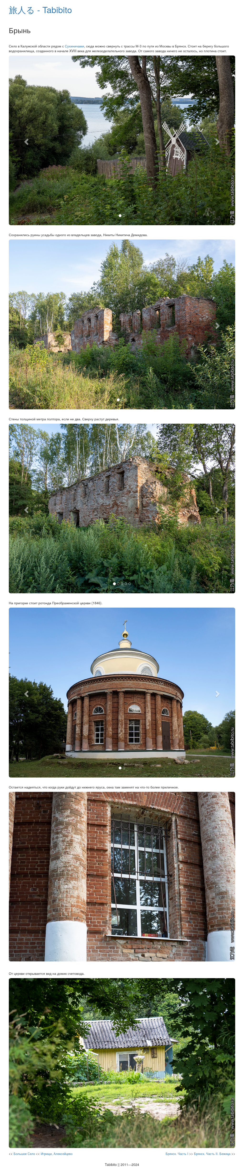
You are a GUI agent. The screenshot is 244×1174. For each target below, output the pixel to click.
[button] (26, 140)
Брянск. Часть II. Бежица (212, 1153)
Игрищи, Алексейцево (56, 1153)
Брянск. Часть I (177, 1153)
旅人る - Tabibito (40, 9)
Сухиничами (74, 46)
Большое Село (24, 1153)
